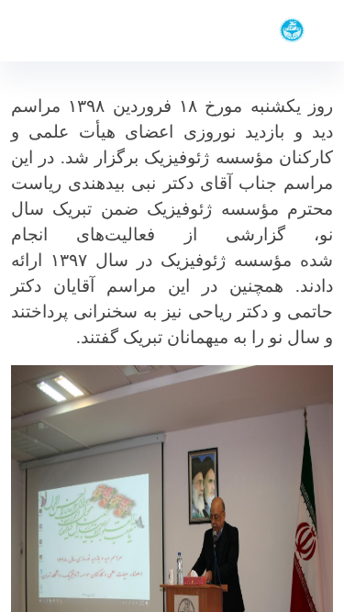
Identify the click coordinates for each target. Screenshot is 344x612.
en (47, 31)
